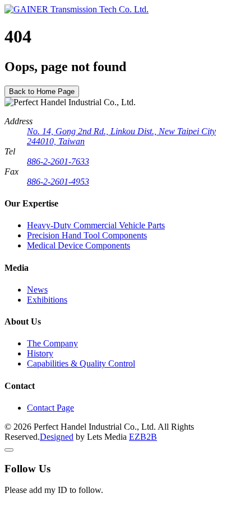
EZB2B (143, 436)
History (40, 353)
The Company (52, 343)
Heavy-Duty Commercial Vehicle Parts (96, 225)
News (37, 289)
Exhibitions (47, 299)
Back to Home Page (42, 91)
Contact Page (50, 407)
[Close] (8, 450)
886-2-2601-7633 (58, 161)
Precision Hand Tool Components (87, 235)
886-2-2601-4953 (58, 181)
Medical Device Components (78, 245)
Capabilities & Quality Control (81, 363)
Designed (56, 436)
